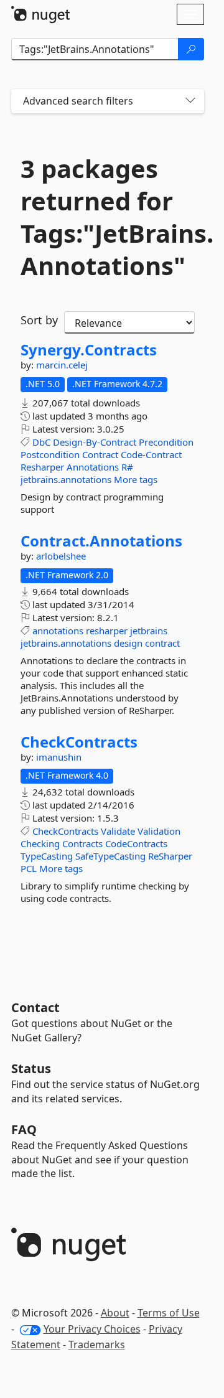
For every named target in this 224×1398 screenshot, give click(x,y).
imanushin (59, 757)
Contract (100, 454)
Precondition (166, 442)
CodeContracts (136, 843)
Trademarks (96, 1344)
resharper (107, 630)
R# (127, 467)
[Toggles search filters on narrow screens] (190, 101)
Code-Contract (151, 454)
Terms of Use (169, 1313)
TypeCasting (47, 856)
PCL (29, 868)
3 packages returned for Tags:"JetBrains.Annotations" (108, 217)
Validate (118, 831)
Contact (35, 1007)
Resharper (42, 467)
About (115, 1313)
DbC (41, 442)
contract (162, 643)
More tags (135, 479)
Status (31, 1068)
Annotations (93, 467)
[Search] (191, 49)
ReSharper (170, 856)
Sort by (39, 319)
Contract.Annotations (101, 541)
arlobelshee (61, 556)
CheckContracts (79, 742)
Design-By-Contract (94, 442)
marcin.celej (62, 365)
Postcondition (50, 454)
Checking (40, 843)
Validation (159, 831)
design (128, 643)
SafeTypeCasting (110, 856)
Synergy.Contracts (89, 350)
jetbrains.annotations (66, 479)
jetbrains (148, 630)
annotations (57, 630)
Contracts (82, 843)
